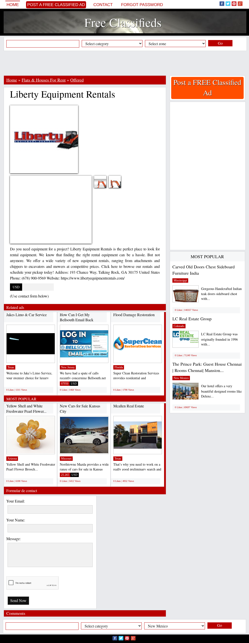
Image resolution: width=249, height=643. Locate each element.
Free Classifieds (122, 22)
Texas (11, 367)
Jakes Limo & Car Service (26, 314)
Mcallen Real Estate (128, 405)
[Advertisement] (124, 63)
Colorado (179, 326)
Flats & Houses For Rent (44, 80)
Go (220, 43)
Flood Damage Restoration (134, 314)
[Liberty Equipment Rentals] (104, 184)
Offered (77, 80)
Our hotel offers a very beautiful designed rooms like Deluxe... (221, 391)
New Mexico (181, 378)
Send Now (18, 600)
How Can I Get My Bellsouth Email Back (76, 317)
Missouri (66, 458)
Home (13, 4)
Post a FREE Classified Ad (56, 4)
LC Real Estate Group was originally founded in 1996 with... (219, 339)
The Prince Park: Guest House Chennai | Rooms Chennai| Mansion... (207, 367)
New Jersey (68, 367)
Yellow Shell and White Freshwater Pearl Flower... (26, 408)
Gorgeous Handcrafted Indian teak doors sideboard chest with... (221, 293)
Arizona (12, 458)
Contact (103, 4)
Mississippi (180, 280)
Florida (119, 367)
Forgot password (142, 4)
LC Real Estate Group (192, 319)
